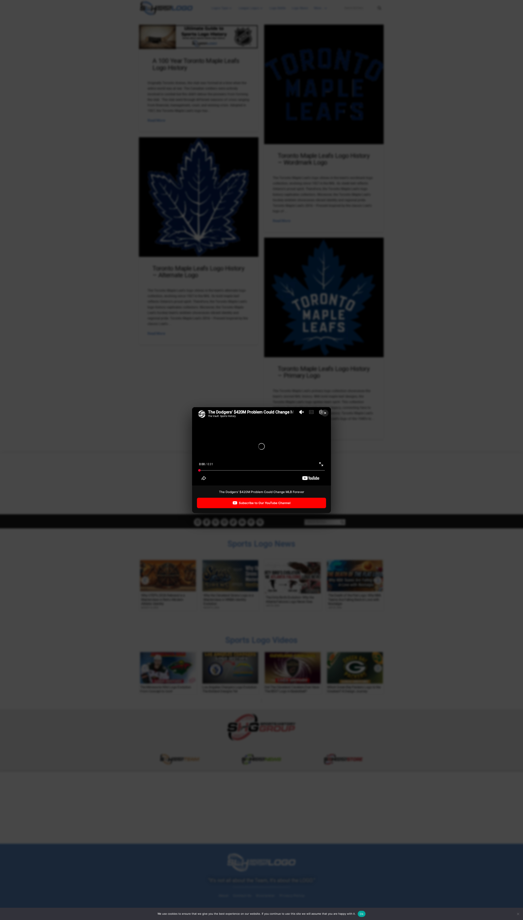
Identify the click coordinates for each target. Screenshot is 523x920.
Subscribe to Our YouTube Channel (265, 503)
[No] (518, 914)
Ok (361, 914)
